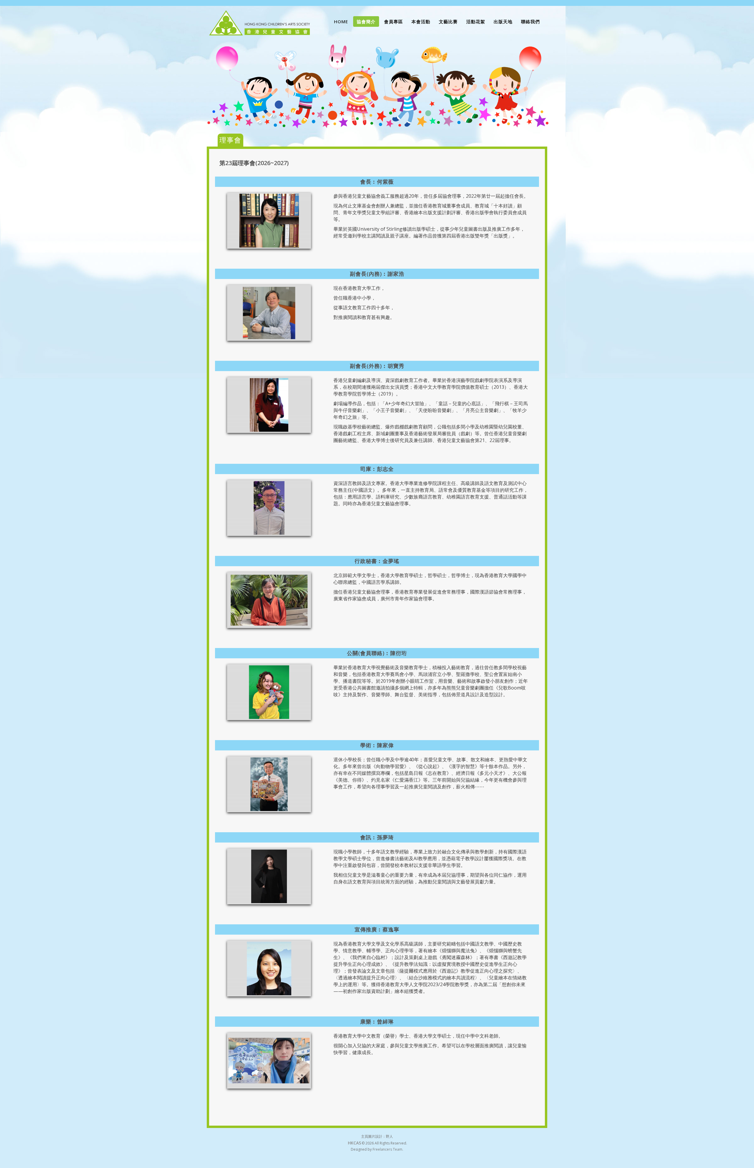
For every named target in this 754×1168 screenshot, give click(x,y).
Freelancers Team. (388, 1149)
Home (341, 21)
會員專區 (393, 21)
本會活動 (420, 21)
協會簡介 (366, 21)
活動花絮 (475, 21)
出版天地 (503, 21)
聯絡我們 (530, 21)
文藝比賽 (448, 21)
